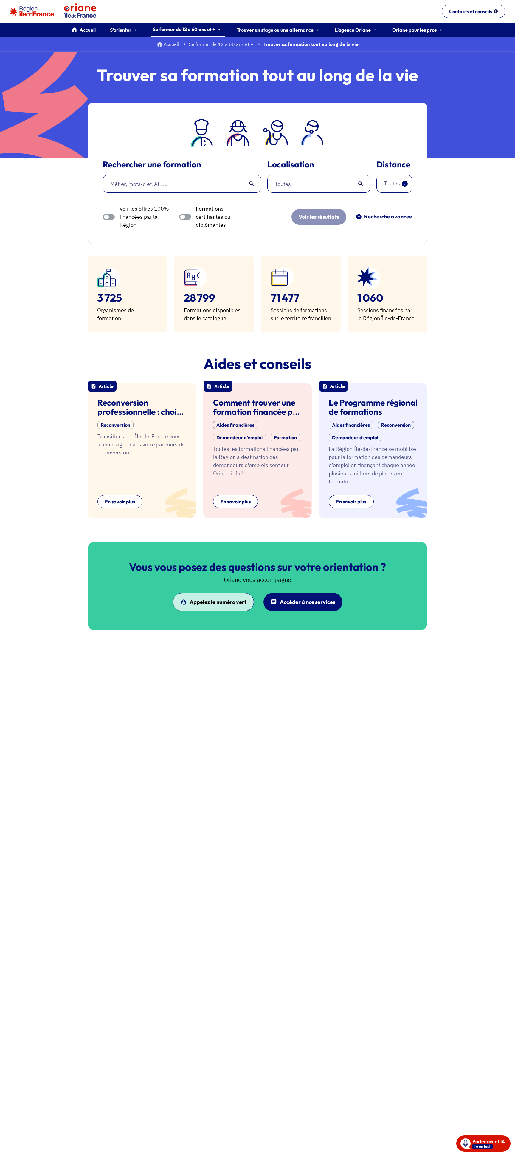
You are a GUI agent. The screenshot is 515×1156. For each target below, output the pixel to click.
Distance (393, 164)
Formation (285, 437)
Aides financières (235, 425)
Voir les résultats (319, 216)
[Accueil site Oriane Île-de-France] (84, 11)
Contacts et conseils (470, 11)
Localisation (290, 164)
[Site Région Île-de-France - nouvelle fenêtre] (32, 11)
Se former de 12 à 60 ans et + (221, 44)
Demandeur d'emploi (239, 437)
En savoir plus (120, 502)
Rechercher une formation (152, 164)
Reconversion (115, 425)
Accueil (88, 30)
